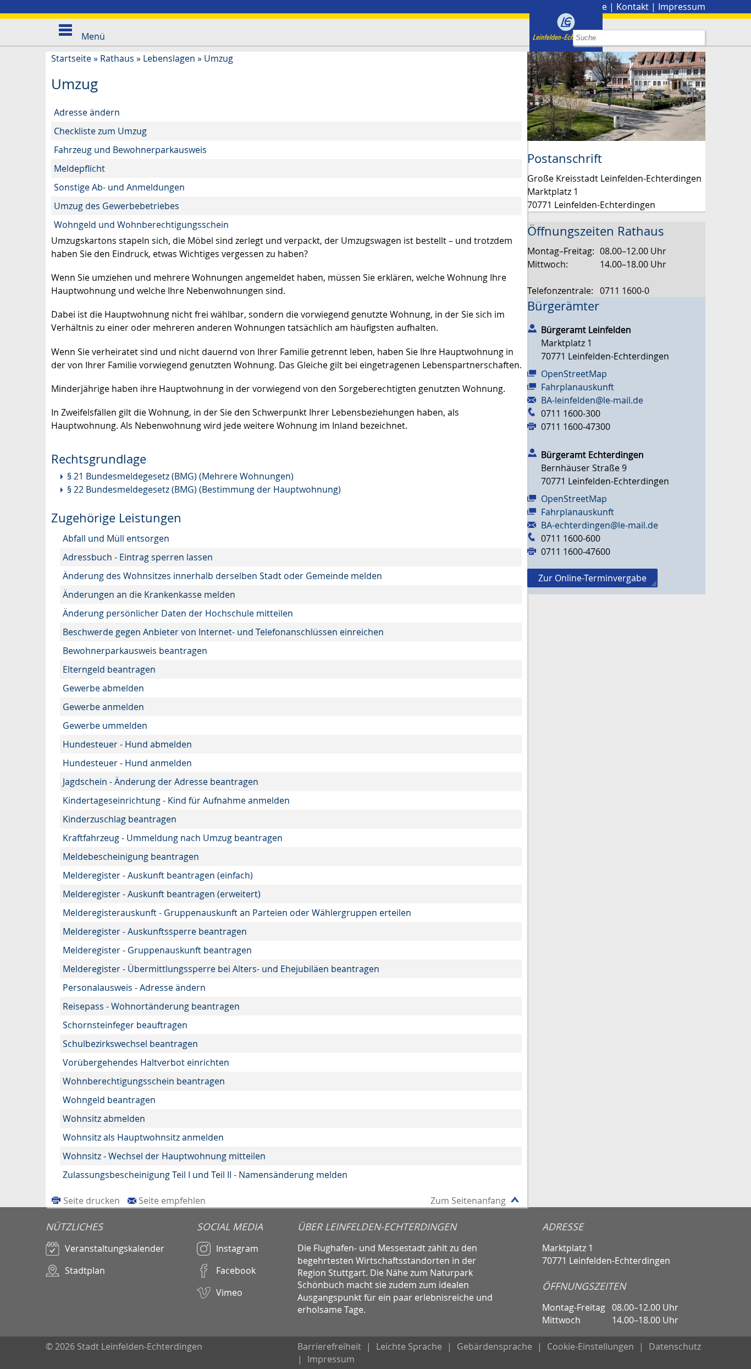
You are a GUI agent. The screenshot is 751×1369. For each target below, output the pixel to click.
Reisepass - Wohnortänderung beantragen (151, 1006)
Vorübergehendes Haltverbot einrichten (146, 1062)
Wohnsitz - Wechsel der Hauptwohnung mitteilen (164, 1156)
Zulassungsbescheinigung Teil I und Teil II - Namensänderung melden (205, 1175)
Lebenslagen (169, 58)
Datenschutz (675, 1346)
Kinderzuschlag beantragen (119, 819)
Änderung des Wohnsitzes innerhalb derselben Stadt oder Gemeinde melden (222, 576)
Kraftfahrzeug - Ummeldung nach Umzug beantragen (173, 838)
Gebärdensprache (494, 1346)
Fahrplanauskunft (577, 387)
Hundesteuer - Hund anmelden (127, 763)
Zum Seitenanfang (468, 1201)
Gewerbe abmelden (103, 688)
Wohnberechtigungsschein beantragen (144, 1081)
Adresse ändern (87, 112)
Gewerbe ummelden (105, 725)
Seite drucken (91, 1201)
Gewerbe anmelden (103, 707)
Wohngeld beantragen (109, 1100)
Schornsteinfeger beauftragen (125, 1025)
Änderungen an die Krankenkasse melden (149, 594)
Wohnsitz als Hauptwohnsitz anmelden (143, 1137)
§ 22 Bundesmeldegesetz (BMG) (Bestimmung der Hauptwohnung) (204, 489)
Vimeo (229, 1292)
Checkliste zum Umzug (100, 131)
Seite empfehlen (172, 1201)
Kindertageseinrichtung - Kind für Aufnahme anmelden (176, 800)
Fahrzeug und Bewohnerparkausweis (130, 150)
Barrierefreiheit (329, 1346)
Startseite (71, 58)
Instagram (237, 1248)
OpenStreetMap (574, 374)
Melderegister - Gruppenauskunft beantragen (157, 950)
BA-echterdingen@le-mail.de (599, 525)
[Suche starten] (697, 37)
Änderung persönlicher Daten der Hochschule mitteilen (178, 613)
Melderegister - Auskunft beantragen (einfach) (158, 875)
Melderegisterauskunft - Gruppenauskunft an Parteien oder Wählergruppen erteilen (237, 913)
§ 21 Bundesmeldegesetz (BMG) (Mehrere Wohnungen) (180, 476)
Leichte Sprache (409, 1346)
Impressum (681, 7)
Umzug (218, 58)
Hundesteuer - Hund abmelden (127, 744)
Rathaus (117, 58)
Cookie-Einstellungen (590, 1346)
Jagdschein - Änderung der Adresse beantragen (160, 782)
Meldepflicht (79, 168)
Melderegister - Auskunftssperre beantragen (155, 931)
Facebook (236, 1270)
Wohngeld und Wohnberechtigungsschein (141, 225)
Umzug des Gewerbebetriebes (116, 206)
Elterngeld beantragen (109, 669)
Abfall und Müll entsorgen (116, 538)
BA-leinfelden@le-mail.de (592, 400)
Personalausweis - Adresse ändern (134, 987)
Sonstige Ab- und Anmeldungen (119, 187)
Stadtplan (85, 1270)
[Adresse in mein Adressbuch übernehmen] (532, 327)
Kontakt (632, 7)
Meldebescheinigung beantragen (131, 856)
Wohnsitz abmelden (104, 1118)
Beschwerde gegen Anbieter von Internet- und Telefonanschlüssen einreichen (223, 632)
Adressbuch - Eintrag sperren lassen (138, 557)
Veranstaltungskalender (114, 1248)
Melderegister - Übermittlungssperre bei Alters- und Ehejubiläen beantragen (221, 969)
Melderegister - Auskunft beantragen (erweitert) (162, 894)
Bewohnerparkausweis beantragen (135, 651)
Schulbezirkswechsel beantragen (130, 1044)
